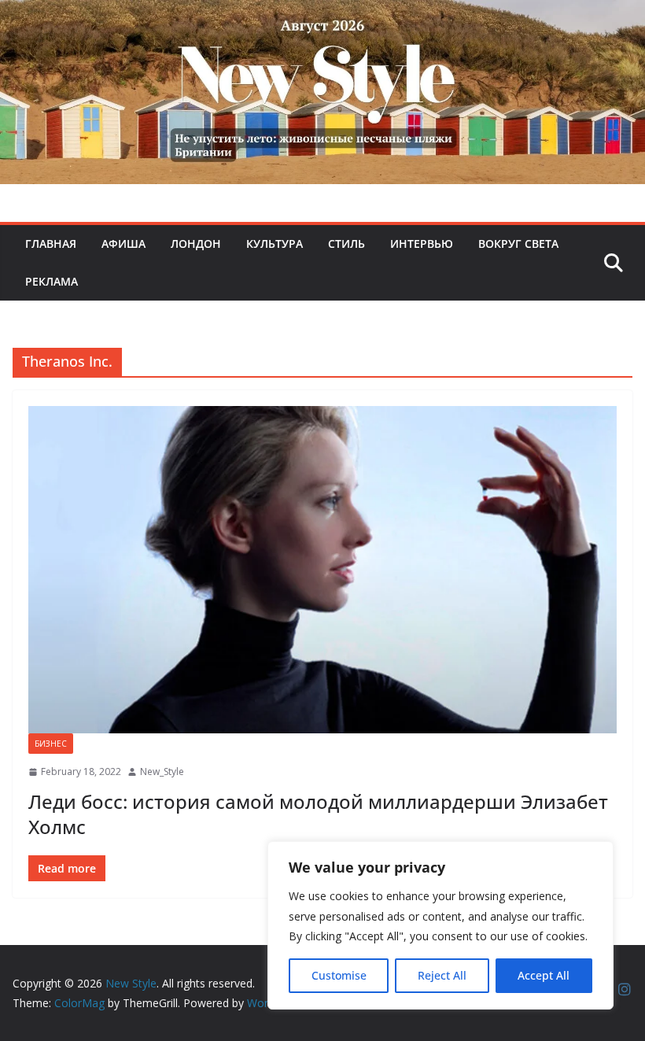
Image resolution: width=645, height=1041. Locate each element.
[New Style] (322, 17)
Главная (50, 243)
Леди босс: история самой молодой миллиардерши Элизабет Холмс (318, 813)
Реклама (51, 281)
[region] (440, 925)
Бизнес (51, 743)
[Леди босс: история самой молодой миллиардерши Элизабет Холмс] (322, 569)
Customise (339, 975)
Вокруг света (518, 243)
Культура (274, 243)
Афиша (123, 243)
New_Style (162, 771)
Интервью (421, 243)
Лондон (196, 243)
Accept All (543, 975)
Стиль (346, 243)
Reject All (442, 975)
